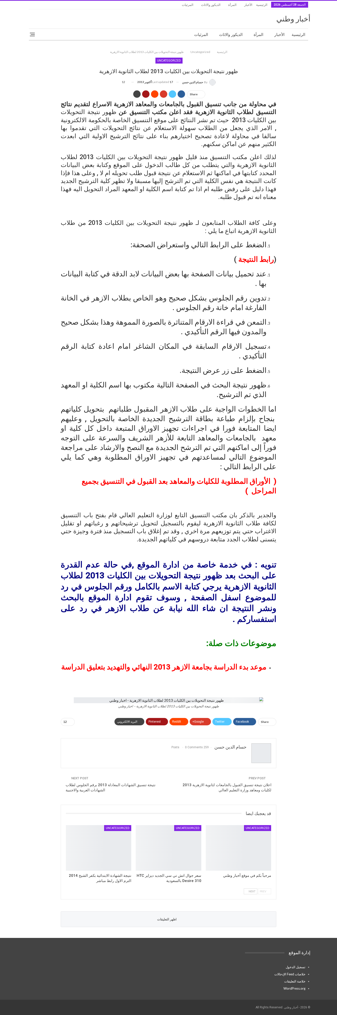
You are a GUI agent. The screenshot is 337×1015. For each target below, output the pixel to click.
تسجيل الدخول (295, 967)
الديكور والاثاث (211, 5)
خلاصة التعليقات (294, 981)
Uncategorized (169, 60)
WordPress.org (294, 988)
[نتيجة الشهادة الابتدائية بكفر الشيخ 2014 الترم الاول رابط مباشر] (98, 848)
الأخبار (248, 5)
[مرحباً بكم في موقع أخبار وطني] (238, 848)
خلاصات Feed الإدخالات (289, 974)
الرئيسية (261, 5)
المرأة (232, 5)
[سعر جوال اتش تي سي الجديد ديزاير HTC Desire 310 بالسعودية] (168, 848)
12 (124, 82)
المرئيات (187, 5)
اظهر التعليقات (167, 919)
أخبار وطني (293, 19)
